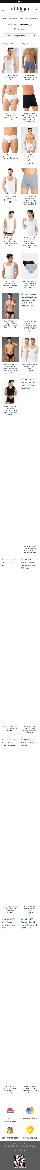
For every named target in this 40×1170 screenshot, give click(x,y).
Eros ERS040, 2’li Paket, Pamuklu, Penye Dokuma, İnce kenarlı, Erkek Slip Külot (10, 368)
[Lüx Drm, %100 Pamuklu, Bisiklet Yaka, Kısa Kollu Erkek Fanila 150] (29, 461)
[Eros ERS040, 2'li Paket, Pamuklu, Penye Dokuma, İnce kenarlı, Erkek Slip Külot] (10, 349)
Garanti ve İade (10, 1147)
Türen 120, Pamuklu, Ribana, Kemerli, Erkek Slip (10, 909)
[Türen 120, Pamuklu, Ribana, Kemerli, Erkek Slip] (10, 821)
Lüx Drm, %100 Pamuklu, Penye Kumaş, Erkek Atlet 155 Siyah (29, 729)
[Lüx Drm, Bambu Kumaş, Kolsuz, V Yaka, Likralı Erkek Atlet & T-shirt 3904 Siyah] (10, 391)
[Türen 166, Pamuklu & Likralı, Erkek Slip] (10, 641)
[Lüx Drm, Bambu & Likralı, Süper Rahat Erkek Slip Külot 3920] (10, 140)
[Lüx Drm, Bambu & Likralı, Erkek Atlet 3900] (10, 60)
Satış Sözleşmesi (24, 1147)
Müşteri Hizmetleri (28, 1145)
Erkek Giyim (13, 25)
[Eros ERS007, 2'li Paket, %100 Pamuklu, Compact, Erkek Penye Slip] (10, 306)
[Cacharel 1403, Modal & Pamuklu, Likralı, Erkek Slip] (10, 1001)
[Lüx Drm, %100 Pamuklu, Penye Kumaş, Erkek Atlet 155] (10, 181)
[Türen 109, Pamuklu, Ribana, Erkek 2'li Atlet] (29, 349)
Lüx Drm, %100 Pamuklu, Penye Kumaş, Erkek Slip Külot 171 (10, 116)
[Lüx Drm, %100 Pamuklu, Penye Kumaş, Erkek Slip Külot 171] (10, 98)
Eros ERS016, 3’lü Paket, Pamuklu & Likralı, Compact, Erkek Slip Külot (29, 284)
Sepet (21, 18)
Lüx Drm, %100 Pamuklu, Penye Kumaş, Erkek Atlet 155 (10, 199)
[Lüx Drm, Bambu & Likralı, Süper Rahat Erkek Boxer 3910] (29, 60)
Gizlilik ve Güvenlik (12, 1145)
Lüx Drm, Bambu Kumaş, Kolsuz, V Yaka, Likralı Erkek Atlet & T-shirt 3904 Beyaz (10, 242)
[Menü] (3, 9)
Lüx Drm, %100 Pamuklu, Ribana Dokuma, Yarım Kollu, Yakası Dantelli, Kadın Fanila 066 (29, 242)
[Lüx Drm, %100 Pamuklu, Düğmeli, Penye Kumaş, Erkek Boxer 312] (29, 1001)
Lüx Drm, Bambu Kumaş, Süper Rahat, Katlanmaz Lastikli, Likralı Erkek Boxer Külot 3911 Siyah (30, 326)
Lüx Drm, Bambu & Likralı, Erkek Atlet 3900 (10, 77)
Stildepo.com (22, 1150)
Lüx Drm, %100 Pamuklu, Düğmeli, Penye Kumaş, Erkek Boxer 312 (29, 1089)
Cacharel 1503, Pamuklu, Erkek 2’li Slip (29, 909)
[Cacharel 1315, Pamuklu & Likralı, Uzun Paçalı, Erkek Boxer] (29, 140)
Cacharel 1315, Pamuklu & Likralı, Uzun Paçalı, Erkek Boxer (29, 158)
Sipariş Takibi (6, 18)
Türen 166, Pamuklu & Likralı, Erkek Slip (10, 728)
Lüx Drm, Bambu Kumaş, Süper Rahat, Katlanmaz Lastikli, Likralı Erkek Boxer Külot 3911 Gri (29, 200)
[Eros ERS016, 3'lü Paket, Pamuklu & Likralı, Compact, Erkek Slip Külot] (29, 266)
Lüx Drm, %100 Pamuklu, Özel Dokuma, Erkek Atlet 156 (10, 284)
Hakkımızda (21, 1144)
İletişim (13, 1144)
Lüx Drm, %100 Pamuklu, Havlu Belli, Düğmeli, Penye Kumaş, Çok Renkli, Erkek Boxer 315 (29, 117)
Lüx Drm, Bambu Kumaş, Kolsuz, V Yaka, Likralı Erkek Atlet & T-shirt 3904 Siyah (10, 410)
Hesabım (15, 18)
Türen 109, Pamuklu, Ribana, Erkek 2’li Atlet (29, 366)
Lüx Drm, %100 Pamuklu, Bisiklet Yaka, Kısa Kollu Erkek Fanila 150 (30, 549)
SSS (28, 1144)
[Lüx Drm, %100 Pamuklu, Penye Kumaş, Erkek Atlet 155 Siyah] (29, 641)
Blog (34, 1147)
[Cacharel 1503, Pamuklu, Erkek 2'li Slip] (29, 821)
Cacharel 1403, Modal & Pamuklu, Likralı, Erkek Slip (10, 1088)
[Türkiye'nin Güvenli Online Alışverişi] (20, 10)
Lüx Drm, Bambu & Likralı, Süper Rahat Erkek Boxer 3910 (30, 77)
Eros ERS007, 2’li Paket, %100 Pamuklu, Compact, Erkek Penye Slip (10, 324)
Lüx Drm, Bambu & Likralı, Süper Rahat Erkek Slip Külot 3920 (10, 157)
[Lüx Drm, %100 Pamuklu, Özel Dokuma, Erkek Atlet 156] (10, 266)
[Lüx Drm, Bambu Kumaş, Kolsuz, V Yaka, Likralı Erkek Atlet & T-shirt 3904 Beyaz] (10, 223)
